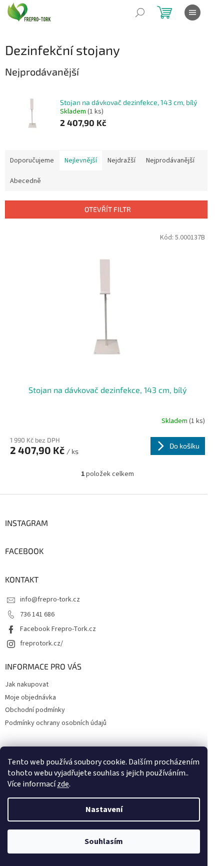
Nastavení (104, 809)
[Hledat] (140, 12)
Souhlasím (103, 841)
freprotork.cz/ (41, 643)
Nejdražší (122, 161)
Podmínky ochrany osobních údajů (55, 723)
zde (63, 784)
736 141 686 (37, 615)
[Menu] (192, 12)
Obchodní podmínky (35, 710)
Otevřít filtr (107, 209)
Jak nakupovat (26, 685)
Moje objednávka (30, 697)
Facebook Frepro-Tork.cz (58, 629)
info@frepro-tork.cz (50, 599)
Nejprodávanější (170, 161)
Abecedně (25, 181)
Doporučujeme (32, 161)
